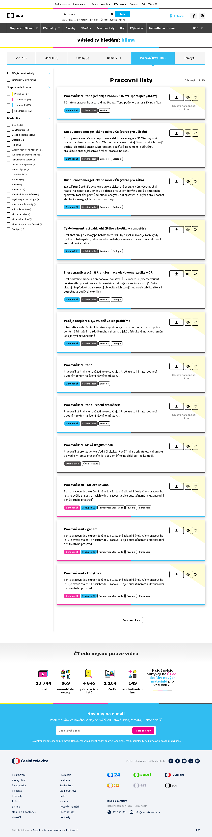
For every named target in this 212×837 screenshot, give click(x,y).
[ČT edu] (15, 16)
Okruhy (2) (82, 58)
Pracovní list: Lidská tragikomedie (89, 445)
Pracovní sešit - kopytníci (82, 573)
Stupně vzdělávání (21, 28)
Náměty (86, 28)
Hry (122, 28)
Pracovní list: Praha (78, 365)
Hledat (122, 14)
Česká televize (62, 3)
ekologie (94, 19)
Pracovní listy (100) (153, 58)
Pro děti (134, 3)
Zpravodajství (80, 3)
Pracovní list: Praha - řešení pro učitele (92, 405)
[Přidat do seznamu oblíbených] (195, 97)
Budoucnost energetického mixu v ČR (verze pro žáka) (104, 180)
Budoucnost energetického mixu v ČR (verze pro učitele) (105, 131)
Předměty (49, 28)
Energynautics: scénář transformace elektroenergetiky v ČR (108, 272)
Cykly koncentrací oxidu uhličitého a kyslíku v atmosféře (105, 228)
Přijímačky (137, 28)
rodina (122, 19)
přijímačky (82, 19)
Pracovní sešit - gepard (81, 529)
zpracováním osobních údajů (164, 740)
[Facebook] (193, 16)
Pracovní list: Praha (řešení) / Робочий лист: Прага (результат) (110, 96)
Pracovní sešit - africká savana (86, 485)
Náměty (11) (114, 58)
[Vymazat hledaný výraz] (112, 14)
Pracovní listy (106, 28)
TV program (120, 3)
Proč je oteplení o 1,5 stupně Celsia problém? (97, 321)
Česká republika (109, 19)
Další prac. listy (131, 620)
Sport (95, 3)
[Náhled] (188, 97)
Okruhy (70, 28)
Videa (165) (51, 58)
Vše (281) (21, 58)
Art (143, 3)
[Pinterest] (202, 16)
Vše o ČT (153, 3)
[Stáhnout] (176, 97)
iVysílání (106, 3)
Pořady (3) (190, 58)
